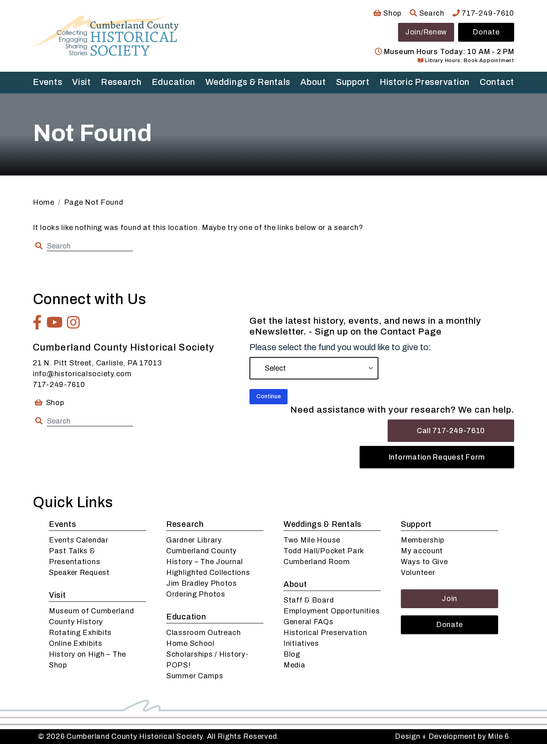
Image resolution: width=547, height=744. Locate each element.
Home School (190, 643)
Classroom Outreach (203, 633)
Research (121, 82)
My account (422, 551)
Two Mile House (312, 540)
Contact (497, 82)
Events (47, 82)
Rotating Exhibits (80, 633)
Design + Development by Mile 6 (452, 736)
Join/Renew (426, 32)
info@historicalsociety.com (82, 374)
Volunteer (418, 573)
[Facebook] (37, 322)
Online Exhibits (76, 643)
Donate (486, 32)
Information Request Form (437, 457)
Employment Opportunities (332, 611)
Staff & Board (309, 600)
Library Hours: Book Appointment (468, 60)
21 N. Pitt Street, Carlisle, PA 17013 (97, 363)
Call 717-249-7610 (451, 431)
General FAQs (309, 622)
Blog (292, 654)
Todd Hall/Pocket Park (324, 551)
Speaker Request (79, 573)
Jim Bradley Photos (201, 583)
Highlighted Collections (208, 573)
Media (295, 665)
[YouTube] (54, 322)
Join (449, 599)
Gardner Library (194, 540)
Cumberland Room (317, 562)
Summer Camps (194, 676)
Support (353, 82)
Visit (81, 82)
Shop (392, 13)
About (313, 82)
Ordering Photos (195, 594)
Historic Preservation (425, 82)
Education (173, 82)
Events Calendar (79, 540)
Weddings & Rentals (247, 82)
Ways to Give (424, 562)
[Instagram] (73, 322)
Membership (422, 540)
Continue (268, 396)
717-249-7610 (487, 13)
